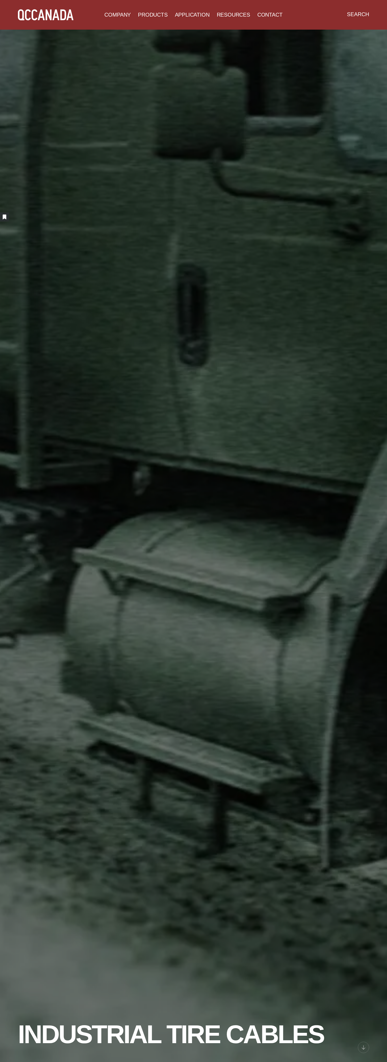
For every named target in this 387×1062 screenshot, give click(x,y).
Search (358, 14)
